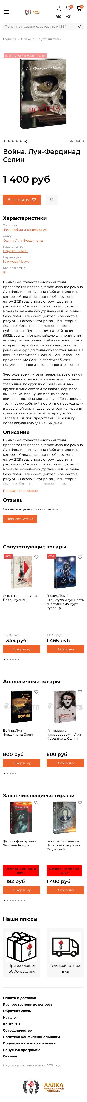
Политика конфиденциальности (31, 1037)
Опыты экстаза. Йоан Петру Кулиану (20, 598)
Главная (9, 39)
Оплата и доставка (19, 998)
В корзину (22, 649)
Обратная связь (17, 1011)
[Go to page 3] (10, 659)
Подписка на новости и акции (29, 1043)
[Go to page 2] (7, 659)
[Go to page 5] (15, 659)
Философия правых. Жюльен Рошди (20, 843)
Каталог (10, 1017)
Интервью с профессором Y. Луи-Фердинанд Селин (64, 734)
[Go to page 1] (4, 659)
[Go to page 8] (24, 900)
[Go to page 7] (21, 900)
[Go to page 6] (18, 659)
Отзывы (10, 1056)
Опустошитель (48, 39)
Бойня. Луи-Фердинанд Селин (18, 732)
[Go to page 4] (13, 659)
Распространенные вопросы (28, 1004)
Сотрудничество (17, 1030)
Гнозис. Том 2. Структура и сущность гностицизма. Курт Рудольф (65, 602)
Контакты (11, 1024)
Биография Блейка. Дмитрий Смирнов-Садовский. (63, 845)
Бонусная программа (21, 1050)
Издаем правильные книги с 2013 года (31, 1065)
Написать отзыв (19, 519)
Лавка (26, 39)
